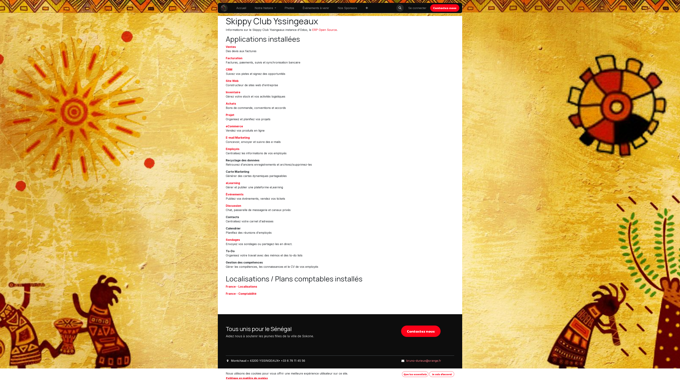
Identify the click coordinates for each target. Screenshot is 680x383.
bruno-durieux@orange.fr (423, 360)
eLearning (233, 183)
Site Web (232, 81)
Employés (232, 149)
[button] (400, 8)
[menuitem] (241, 8)
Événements (234, 194)
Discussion (233, 205)
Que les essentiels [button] (415, 374)
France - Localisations (241, 286)
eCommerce (234, 126)
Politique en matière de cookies (247, 378)
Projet (230, 115)
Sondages (233, 240)
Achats (231, 103)
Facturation (234, 58)
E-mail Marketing (238, 137)
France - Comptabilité (241, 293)
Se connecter (417, 8)
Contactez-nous (444, 8)
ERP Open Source (324, 30)
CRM (229, 69)
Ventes (231, 47)
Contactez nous (421, 331)
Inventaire (233, 92)
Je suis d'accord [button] (442, 374)
